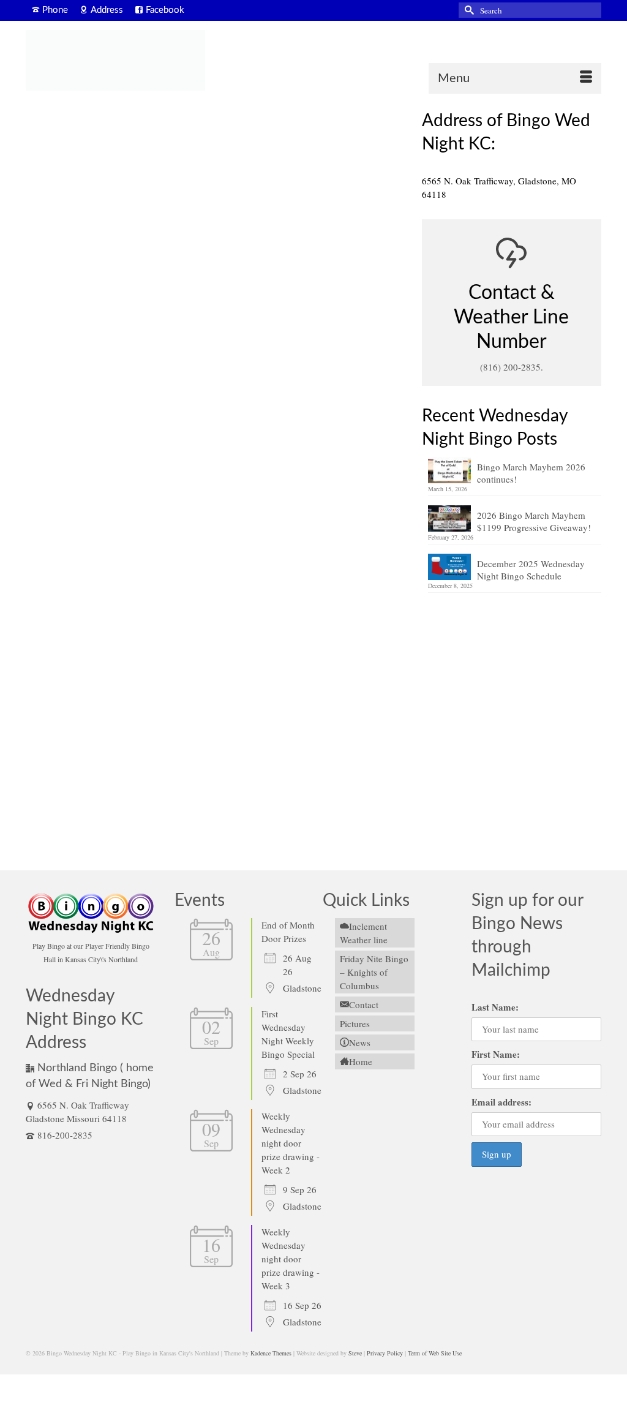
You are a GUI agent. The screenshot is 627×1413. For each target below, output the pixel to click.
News (106, 373)
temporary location (90, 457)
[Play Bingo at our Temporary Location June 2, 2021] (214, 211)
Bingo (86, 373)
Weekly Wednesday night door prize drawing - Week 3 (290, 1259)
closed (52, 832)
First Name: (495, 1054)
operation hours (140, 748)
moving (54, 457)
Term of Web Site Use (435, 1353)
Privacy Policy (385, 1353)
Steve (355, 1353)
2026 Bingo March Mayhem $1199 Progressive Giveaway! (534, 521)
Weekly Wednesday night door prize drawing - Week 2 (290, 1143)
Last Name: (495, 1007)
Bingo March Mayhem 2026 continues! (531, 473)
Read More (346, 423)
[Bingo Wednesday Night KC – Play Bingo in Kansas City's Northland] (115, 60)
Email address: (501, 1102)
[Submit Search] (468, 10)
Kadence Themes (270, 1353)
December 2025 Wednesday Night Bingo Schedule (531, 569)
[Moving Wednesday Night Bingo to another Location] (214, 585)
